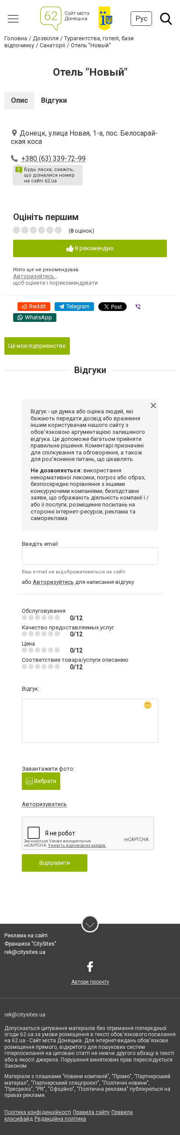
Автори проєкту (90, 982)
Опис (19, 100)
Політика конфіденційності (37, 1112)
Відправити (54, 862)
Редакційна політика (60, 1119)
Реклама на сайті (26, 935)
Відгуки (54, 100)
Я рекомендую (93, 248)
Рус (141, 18)
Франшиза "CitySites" (30, 944)
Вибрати (44, 781)
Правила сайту (91, 1112)
